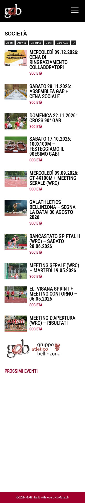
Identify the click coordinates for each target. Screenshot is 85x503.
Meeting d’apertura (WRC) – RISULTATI (52, 320)
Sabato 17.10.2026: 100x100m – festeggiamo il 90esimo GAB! (50, 146)
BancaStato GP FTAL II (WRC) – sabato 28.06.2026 (54, 241)
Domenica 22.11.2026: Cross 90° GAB (53, 118)
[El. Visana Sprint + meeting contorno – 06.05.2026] (16, 294)
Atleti (9, 42)
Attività (21, 42)
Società (35, 73)
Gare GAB (62, 42)
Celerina (36, 42)
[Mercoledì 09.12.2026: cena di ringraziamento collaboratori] (16, 58)
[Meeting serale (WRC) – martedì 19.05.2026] (16, 271)
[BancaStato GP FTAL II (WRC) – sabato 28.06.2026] (16, 242)
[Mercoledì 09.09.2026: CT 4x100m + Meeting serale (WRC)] (16, 179)
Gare (49, 42)
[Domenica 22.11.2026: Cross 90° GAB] (16, 121)
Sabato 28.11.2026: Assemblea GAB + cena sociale (50, 91)
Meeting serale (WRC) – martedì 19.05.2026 (54, 268)
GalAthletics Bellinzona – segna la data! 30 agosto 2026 (52, 209)
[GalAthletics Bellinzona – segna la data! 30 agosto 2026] (16, 208)
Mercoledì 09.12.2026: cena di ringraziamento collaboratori (53, 59)
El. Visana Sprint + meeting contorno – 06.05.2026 (53, 294)
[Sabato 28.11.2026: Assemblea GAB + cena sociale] (16, 92)
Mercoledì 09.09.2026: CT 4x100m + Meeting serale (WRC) (53, 178)
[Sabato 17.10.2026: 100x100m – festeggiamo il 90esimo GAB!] (16, 144)
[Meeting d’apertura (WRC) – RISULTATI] (16, 324)
